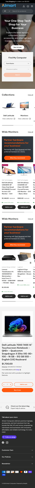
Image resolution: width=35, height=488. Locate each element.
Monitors (24, 115)
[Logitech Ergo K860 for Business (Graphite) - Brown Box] (24, 258)
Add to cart (23, 384)
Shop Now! (26, 1)
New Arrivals (18, 47)
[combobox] (17, 11)
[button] (28, 6)
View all (30, 95)
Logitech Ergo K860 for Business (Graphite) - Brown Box (24, 273)
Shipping (4, 367)
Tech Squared (20, 149)
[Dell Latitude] (9, 106)
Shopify (25, 483)
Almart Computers (11, 483)
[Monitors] (24, 106)
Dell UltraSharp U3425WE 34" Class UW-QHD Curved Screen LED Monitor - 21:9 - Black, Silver (24, 188)
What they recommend (17, 158)
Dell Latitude (8, 115)
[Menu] (32, 6)
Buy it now (17, 390)
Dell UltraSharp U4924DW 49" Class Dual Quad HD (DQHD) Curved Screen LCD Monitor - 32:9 (8, 188)
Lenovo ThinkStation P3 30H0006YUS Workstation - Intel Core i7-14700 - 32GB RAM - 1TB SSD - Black (8, 276)
